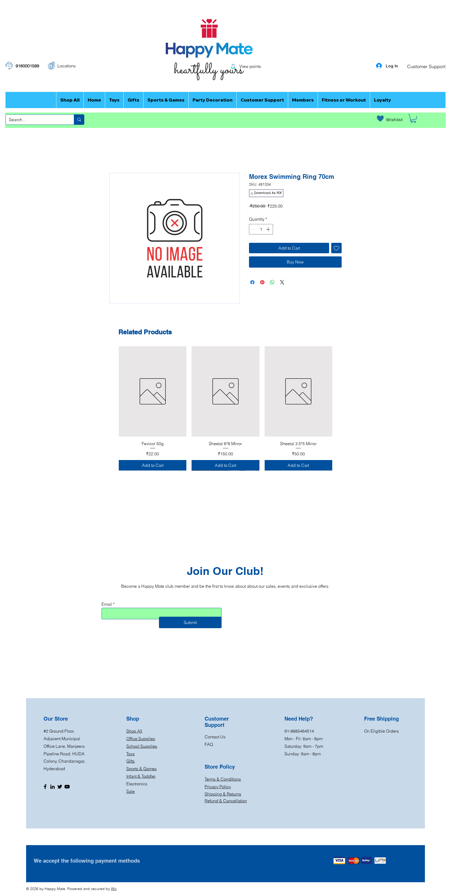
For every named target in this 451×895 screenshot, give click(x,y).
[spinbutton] (261, 229)
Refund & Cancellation (226, 800)
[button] (413, 118)
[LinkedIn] (52, 787)
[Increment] (268, 229)
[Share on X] (282, 282)
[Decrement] (253, 229)
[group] (225, 408)
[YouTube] (67, 787)
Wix (114, 888)
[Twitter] (60, 787)
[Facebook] (45, 787)
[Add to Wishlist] (336, 248)
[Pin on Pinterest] (262, 282)
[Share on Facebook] (252, 282)
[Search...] (79, 120)
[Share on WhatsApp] (272, 282)
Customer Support (426, 66)
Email (107, 604)
